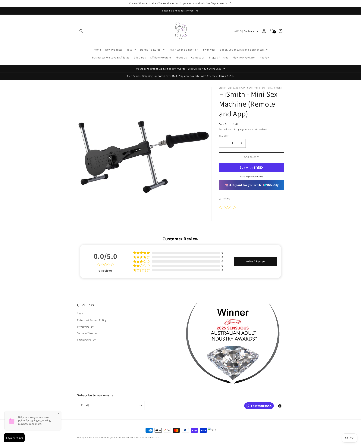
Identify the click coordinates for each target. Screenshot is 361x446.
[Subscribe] (140, 405)
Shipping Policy (86, 340)
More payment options (251, 176)
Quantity (223, 135)
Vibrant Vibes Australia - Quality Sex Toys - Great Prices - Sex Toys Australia (122, 437)
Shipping (238, 129)
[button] (81, 31)
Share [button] (226, 198)
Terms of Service (87, 333)
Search (81, 313)
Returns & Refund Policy (91, 320)
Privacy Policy (85, 326)
